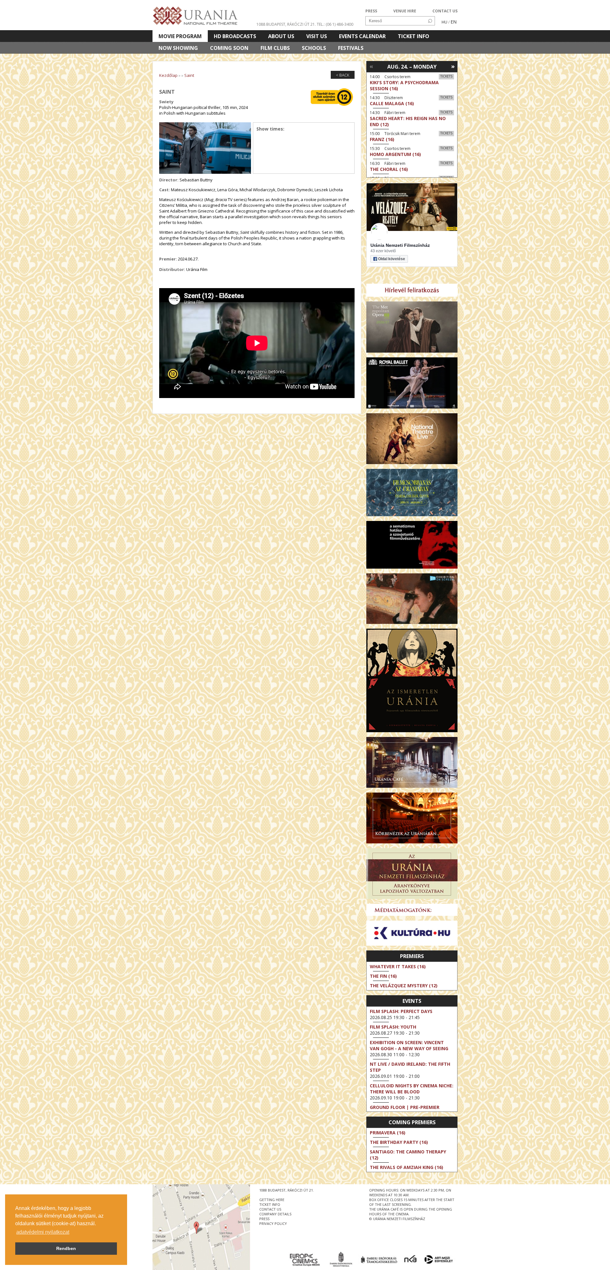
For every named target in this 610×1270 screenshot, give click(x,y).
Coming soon (229, 47)
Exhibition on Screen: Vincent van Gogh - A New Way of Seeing (409, 1045)
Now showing (178, 47)
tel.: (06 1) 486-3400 (335, 24)
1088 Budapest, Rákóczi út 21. (286, 24)
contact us (270, 1209)
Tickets (446, 76)
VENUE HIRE (404, 11)
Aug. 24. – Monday (412, 66)
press (264, 1218)
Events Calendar (362, 36)
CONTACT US (445, 11)
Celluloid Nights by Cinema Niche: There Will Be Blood (411, 1089)
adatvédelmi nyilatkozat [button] (42, 1232)
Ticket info (413, 36)
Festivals (350, 47)
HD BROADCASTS (235, 36)
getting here (271, 1199)
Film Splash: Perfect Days (401, 1011)
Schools (314, 47)
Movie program (180, 36)
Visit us (316, 36)
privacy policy (273, 1223)
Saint (189, 75)
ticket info (269, 1204)
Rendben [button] (66, 1248)
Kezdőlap (168, 75)
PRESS (371, 11)
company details (275, 1214)
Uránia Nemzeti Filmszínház (400, 245)
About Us (281, 36)
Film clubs (275, 47)
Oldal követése (391, 259)
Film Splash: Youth (393, 1027)
